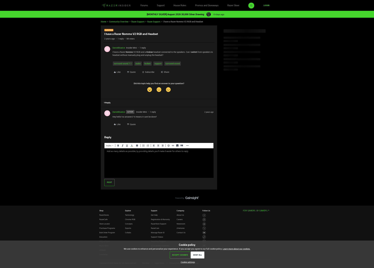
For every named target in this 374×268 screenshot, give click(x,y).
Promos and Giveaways (207, 5)
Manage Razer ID (158, 232)
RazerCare (155, 228)
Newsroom (181, 224)
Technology (129, 215)
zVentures (181, 228)
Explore (128, 210)
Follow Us (206, 210)
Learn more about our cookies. (236, 248)
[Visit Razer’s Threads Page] (204, 224)
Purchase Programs (107, 228)
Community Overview (119, 21)
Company (180, 210)
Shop (101, 210)
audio (138, 63)
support (158, 63)
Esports (128, 228)
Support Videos (157, 237)
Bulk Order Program (107, 232)
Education (103, 237)
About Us (180, 215)
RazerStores (104, 215)
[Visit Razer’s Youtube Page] (204, 233)
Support (161, 5)
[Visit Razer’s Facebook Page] (204, 215)
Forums (144, 5)
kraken (147, 63)
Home (103, 21)
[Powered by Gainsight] (187, 199)
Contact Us (181, 232)
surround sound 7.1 (123, 63)
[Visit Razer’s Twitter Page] (204, 228)
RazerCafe (103, 219)
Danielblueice (118, 47)
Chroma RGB (130, 219)
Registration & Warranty (160, 219)
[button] (266, 5)
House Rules (180, 5)
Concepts (129, 224)
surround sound (172, 63)
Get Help (154, 215)
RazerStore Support (158, 224)
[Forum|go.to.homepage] (116, 5)
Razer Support (137, 21)
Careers (180, 219)
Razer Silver (233, 5)
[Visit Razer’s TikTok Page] (204, 237)
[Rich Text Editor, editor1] (158, 163)
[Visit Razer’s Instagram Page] (204, 220)
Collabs (128, 232)
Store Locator (104, 224)
